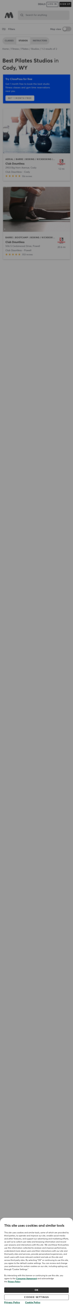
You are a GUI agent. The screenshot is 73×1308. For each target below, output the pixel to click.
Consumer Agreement (26, 1279)
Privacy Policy (14, 1282)
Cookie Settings (36, 1297)
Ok (37, 1290)
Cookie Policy (32, 1302)
